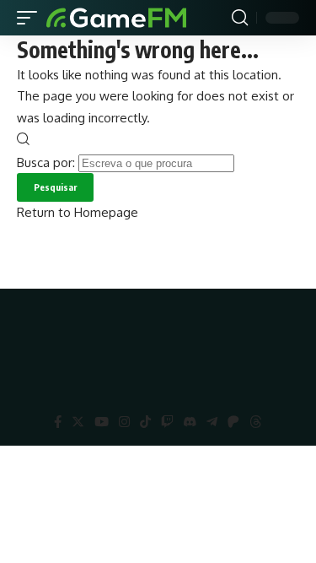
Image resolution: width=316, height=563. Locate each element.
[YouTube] (101, 422)
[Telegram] (212, 422)
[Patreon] (233, 422)
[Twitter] (77, 422)
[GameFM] (116, 17)
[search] (240, 17)
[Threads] (255, 422)
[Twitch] (167, 422)
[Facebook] (58, 422)
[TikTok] (145, 422)
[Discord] (190, 422)
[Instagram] (124, 422)
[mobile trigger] (31, 17)
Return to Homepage (77, 212)
